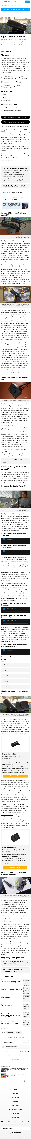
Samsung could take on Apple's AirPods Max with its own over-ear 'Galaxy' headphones (15, 1015)
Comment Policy (13, 1037)
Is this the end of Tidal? (15, 1007)
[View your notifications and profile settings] (28, 1051)
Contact (15, 1093)
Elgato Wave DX (9, 754)
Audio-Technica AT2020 (11, 926)
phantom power (20, 442)
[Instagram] (8, 1121)
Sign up (27, 1040)
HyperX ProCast (21, 946)
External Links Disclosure (15, 1109)
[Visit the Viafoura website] (26, 1081)
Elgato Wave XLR (9, 847)
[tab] (5, 1052)
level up (10, 245)
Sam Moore (5, 45)
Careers (15, 1101)
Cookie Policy (15, 1117)
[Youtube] (15, 1121)
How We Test (15, 1097)
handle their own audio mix (16, 522)
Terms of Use (15, 1105)
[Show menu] (1, 1)
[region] (15, 1061)
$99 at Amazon (7, 921)
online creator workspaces (20, 247)
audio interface (6, 321)
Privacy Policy (15, 1113)
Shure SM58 (12, 906)
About (15, 1089)
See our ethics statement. (25, 12)
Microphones (4, 15)
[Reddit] (29, 1121)
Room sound (5, 583)
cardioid (13, 557)
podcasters (17, 243)
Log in (23, 1040)
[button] (15, 228)
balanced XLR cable (11, 333)
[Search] (3, 5)
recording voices (20, 934)
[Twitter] (22, 1121)
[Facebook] (2, 1121)
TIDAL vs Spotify (15, 998)
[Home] (10, 1)
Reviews (3, 1028)
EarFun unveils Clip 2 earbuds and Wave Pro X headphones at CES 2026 (15, 990)
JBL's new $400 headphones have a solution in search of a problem (15, 1023)
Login (27, 1)
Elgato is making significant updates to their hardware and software (15, 982)
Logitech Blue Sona (7, 815)
